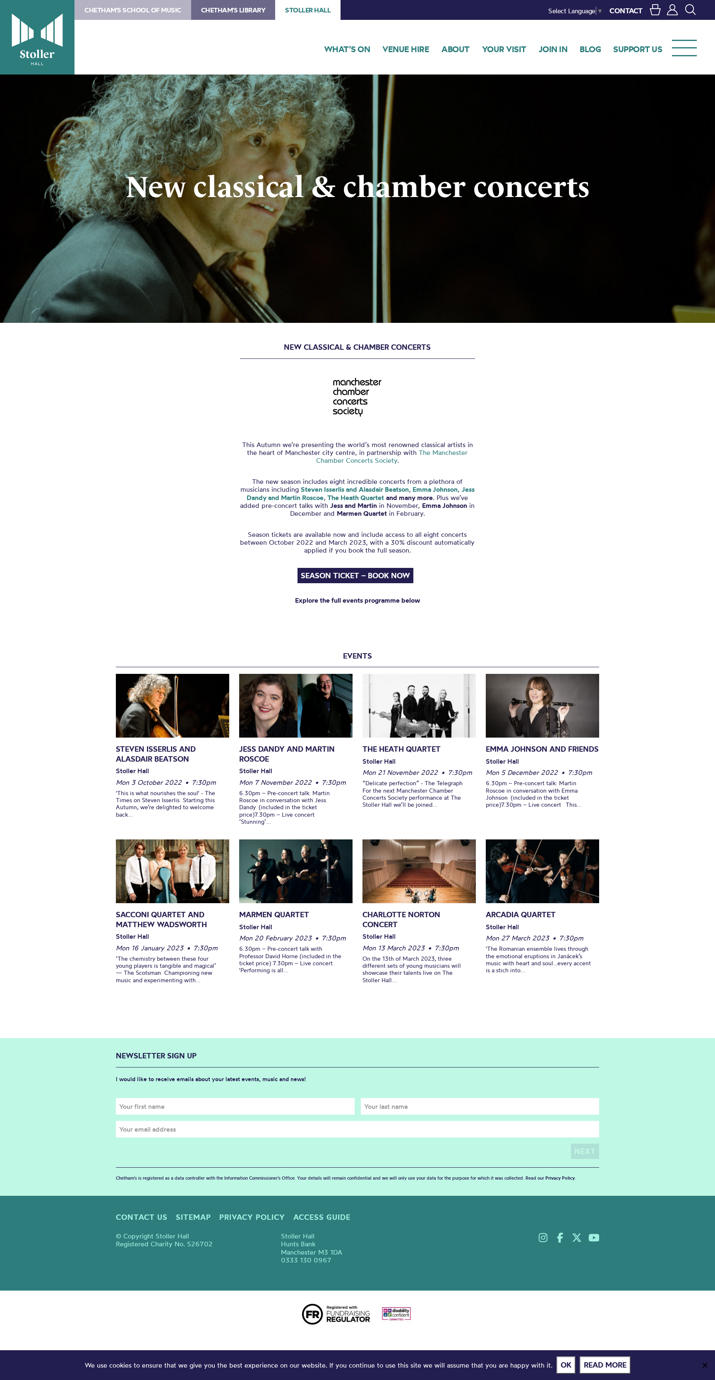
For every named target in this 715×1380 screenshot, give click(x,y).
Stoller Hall (37, 37)
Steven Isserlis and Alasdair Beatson (355, 489)
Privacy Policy (560, 1178)
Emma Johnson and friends (542, 749)
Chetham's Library (233, 10)
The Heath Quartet (355, 497)
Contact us (142, 1217)
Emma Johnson (435, 489)
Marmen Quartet (274, 914)
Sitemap (193, 1217)
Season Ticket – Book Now (355, 575)
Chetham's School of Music (132, 10)
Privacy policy (252, 1217)
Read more (605, 1365)
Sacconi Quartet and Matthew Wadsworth (161, 919)
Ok (566, 1365)
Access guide (321, 1217)
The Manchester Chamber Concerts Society (392, 456)
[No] (705, 1365)
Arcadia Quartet (521, 914)
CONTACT (626, 10)
